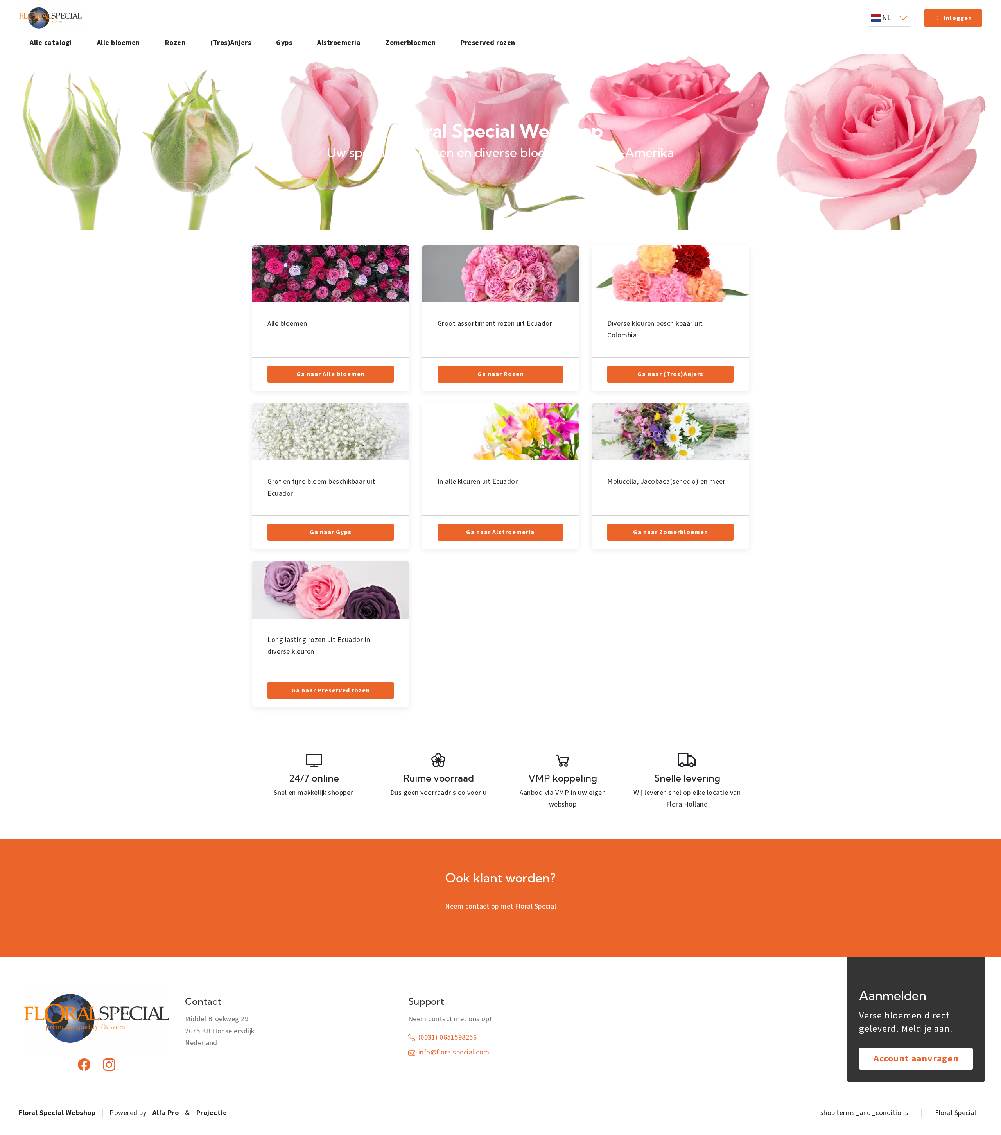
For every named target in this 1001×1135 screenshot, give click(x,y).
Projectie (211, 1113)
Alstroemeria (339, 43)
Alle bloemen (118, 43)
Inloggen (958, 18)
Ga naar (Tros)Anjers (670, 374)
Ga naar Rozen (500, 374)
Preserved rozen (488, 43)
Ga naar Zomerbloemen (670, 532)
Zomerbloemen (411, 43)
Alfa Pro (165, 1113)
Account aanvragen (916, 1058)
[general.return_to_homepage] (50, 17)
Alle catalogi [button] (51, 43)
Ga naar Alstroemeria (500, 532)
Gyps (284, 43)
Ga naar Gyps (331, 532)
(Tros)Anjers (230, 43)
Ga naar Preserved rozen (330, 690)
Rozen (175, 43)
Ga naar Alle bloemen (330, 374)
